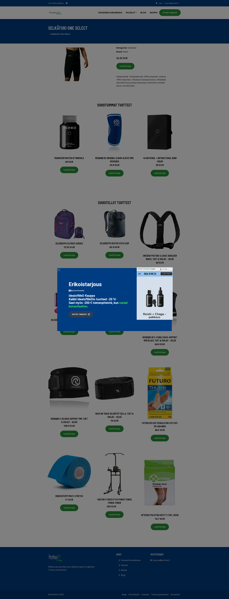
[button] (81, 314)
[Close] (58, 269)
